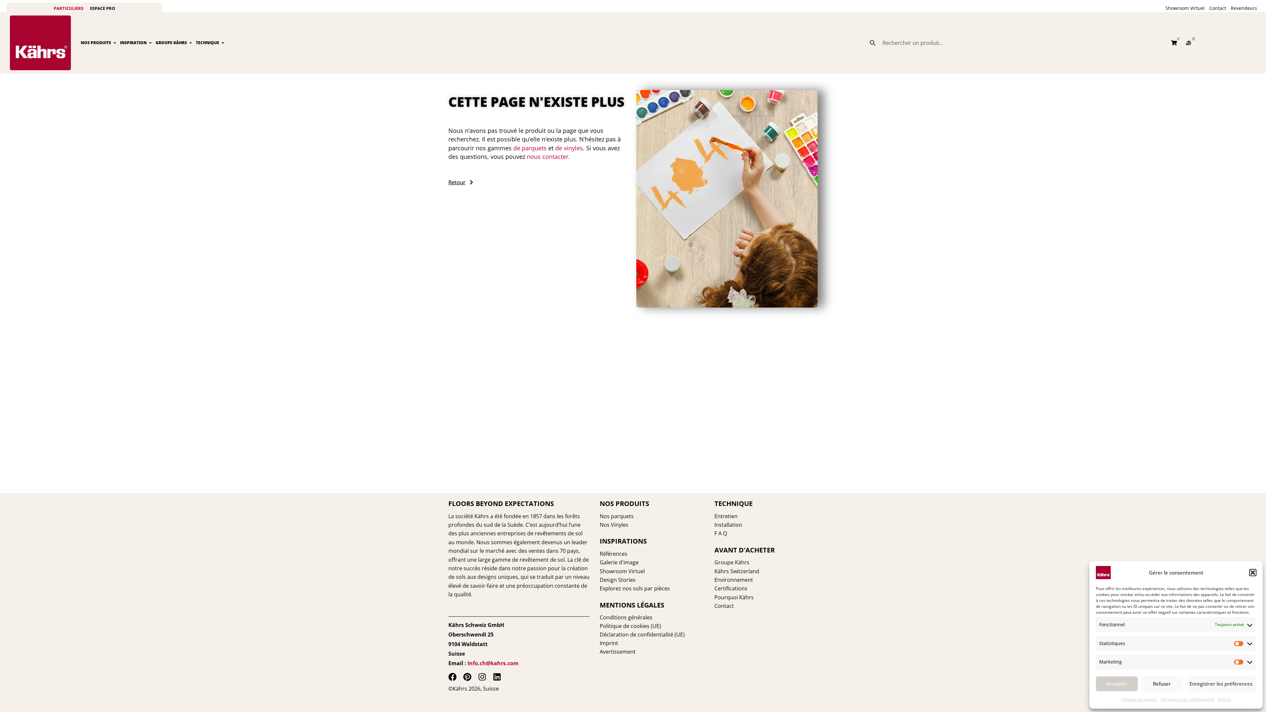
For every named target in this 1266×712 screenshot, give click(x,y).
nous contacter (547, 157)
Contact (1217, 8)
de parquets (530, 148)
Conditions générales (626, 617)
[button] (1253, 572)
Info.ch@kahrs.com (493, 663)
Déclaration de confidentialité (1187, 699)
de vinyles (569, 148)
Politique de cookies (1139, 699)
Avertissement (618, 651)
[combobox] (1016, 43)
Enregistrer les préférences (1221, 683)
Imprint (1224, 699)
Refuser (1162, 683)
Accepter (1116, 683)
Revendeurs (1244, 8)
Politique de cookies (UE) (630, 626)
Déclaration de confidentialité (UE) (642, 634)
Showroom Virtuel (1185, 8)
